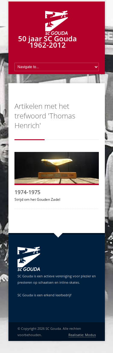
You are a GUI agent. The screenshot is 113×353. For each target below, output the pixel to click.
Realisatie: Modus (82, 335)
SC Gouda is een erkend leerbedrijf (44, 295)
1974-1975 (27, 192)
